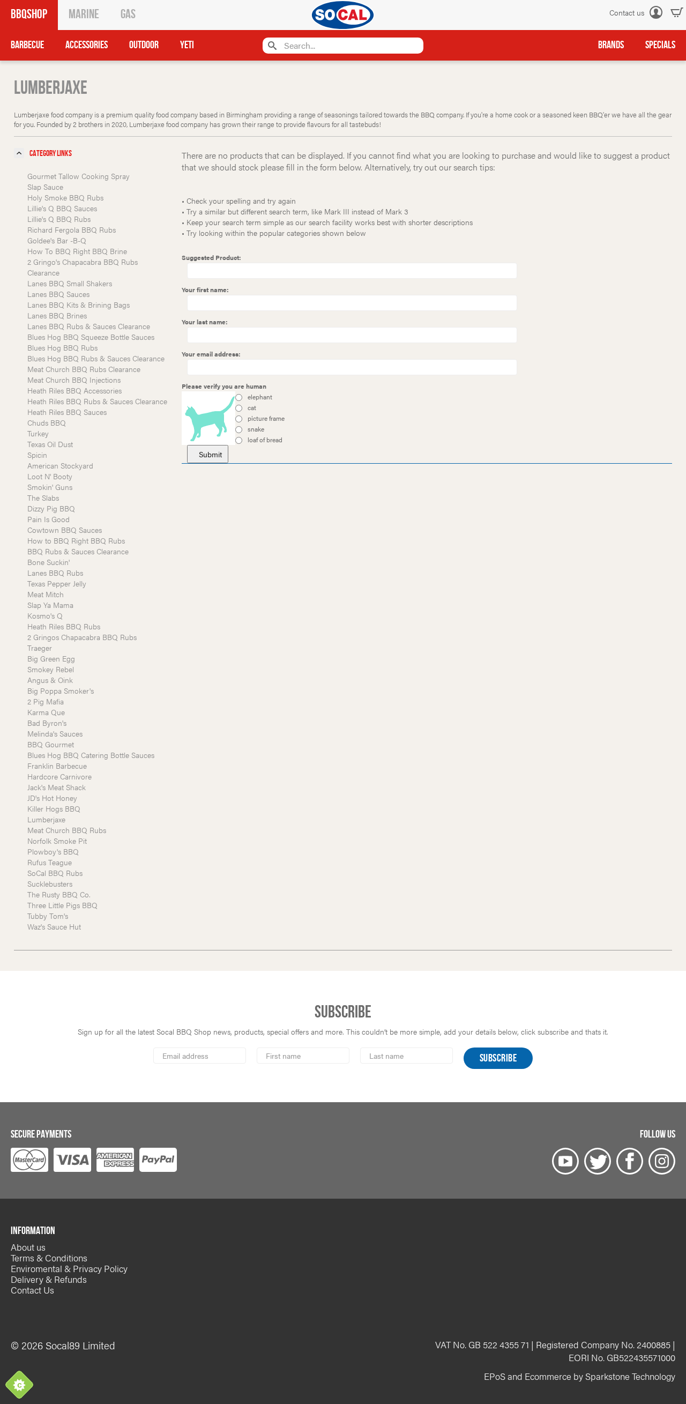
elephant (259, 397)
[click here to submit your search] (271, 45)
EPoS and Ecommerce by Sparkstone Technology (579, 1376)
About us (28, 1246)
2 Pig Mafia (45, 701)
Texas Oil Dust (50, 444)
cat (251, 407)
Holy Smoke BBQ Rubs (65, 197)
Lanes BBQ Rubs (55, 572)
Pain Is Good (48, 519)
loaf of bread (264, 439)
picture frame (265, 418)
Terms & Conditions (49, 1257)
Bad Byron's (46, 722)
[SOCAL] (343, 15)
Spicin (37, 454)
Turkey (38, 433)
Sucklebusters (49, 883)
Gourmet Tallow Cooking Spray (78, 175)
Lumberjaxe (46, 819)
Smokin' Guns (49, 486)
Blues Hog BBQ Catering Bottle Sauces (90, 754)
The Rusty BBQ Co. (59, 894)
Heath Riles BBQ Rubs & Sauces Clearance (97, 401)
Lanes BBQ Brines (57, 315)
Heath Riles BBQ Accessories (74, 390)
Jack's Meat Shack (56, 787)
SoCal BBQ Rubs (55, 872)
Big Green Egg (51, 658)
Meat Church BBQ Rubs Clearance (83, 368)
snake (255, 429)
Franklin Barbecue (57, 765)
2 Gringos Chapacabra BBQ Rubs (82, 637)
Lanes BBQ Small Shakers (69, 283)
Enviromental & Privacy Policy (69, 1268)
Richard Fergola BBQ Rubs (71, 229)
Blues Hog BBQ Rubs (62, 347)
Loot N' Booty (49, 476)
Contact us (626, 12)
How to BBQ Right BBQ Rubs (76, 540)
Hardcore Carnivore (59, 776)
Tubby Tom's (47, 915)
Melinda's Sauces (55, 733)
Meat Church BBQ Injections (74, 379)
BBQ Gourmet (50, 744)
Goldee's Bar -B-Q (56, 240)
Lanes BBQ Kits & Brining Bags (78, 304)
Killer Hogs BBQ (53, 808)
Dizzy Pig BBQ (51, 508)
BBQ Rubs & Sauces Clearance (78, 551)
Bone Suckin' (48, 561)
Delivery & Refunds (49, 1279)
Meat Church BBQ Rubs (66, 829)
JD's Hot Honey (52, 797)
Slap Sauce (45, 186)
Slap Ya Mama (50, 604)
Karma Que (46, 712)
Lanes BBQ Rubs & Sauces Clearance (88, 326)
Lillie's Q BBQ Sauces (62, 208)
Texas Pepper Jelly (56, 583)
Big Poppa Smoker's (60, 690)
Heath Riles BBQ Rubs (63, 626)
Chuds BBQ (46, 422)
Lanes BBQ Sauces (58, 293)
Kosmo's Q (45, 615)
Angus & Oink (50, 679)
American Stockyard (60, 465)
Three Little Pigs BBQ (62, 905)
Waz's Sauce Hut (54, 926)
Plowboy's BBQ (53, 851)
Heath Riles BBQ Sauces (67, 411)
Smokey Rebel (50, 669)
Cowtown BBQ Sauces (64, 529)
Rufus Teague (49, 862)
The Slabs (43, 497)
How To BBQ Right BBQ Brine (77, 251)
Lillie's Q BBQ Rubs (59, 218)
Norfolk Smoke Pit (57, 840)
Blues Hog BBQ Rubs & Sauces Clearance (96, 358)
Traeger (39, 647)
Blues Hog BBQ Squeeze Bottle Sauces (90, 336)
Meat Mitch (45, 594)
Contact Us (32, 1289)
